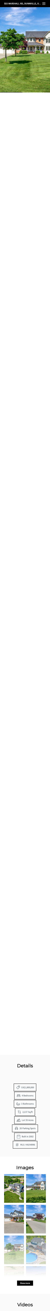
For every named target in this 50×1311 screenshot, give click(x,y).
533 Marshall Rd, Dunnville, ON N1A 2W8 (23, 3)
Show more (25, 1283)
